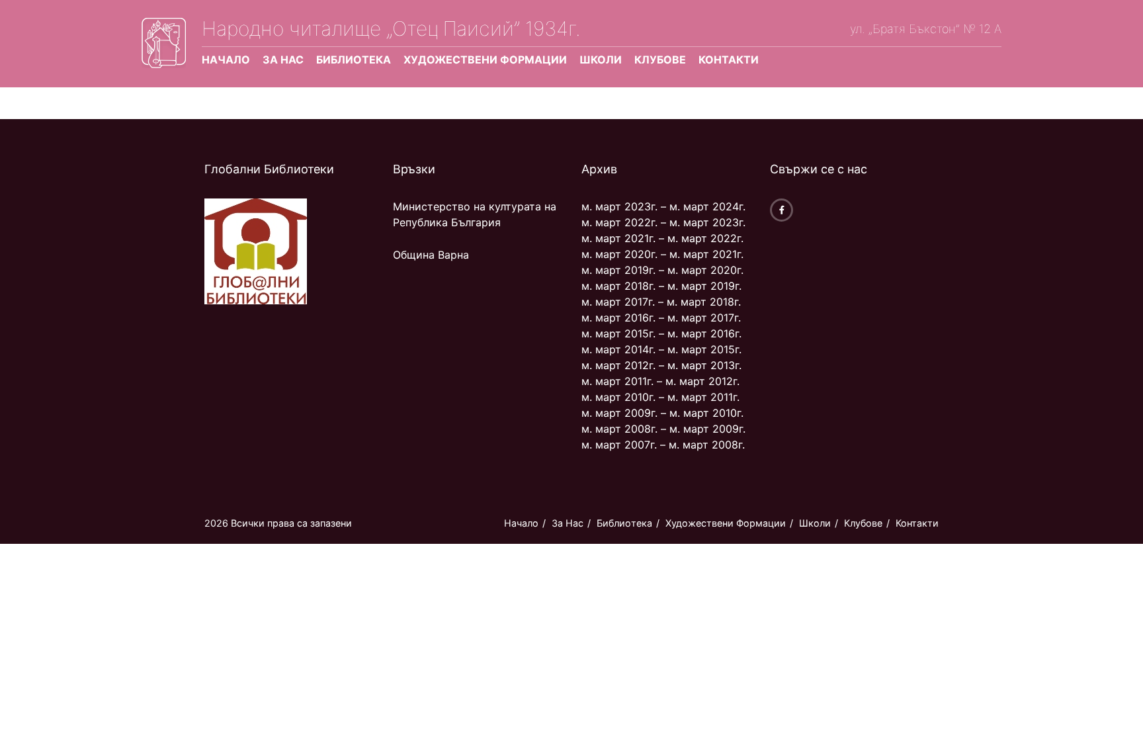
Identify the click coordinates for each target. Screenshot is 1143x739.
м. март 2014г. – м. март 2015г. (661, 349)
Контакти (728, 59)
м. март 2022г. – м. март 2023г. (663, 222)
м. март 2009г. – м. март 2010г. (662, 412)
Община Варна (431, 254)
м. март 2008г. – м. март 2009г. (663, 428)
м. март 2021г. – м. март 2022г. (662, 238)
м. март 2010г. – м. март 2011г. (660, 397)
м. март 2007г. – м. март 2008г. (663, 444)
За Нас (283, 59)
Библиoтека (353, 59)
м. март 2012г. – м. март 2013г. (661, 365)
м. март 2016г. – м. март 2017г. (661, 317)
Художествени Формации (485, 59)
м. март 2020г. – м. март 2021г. (662, 254)
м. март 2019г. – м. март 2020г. (662, 270)
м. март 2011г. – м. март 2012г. (660, 381)
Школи (600, 59)
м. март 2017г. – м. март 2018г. (661, 301)
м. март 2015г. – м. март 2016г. (661, 333)
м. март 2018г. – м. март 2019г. (661, 285)
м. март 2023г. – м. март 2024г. (663, 206)
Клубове (660, 59)
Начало (226, 59)
